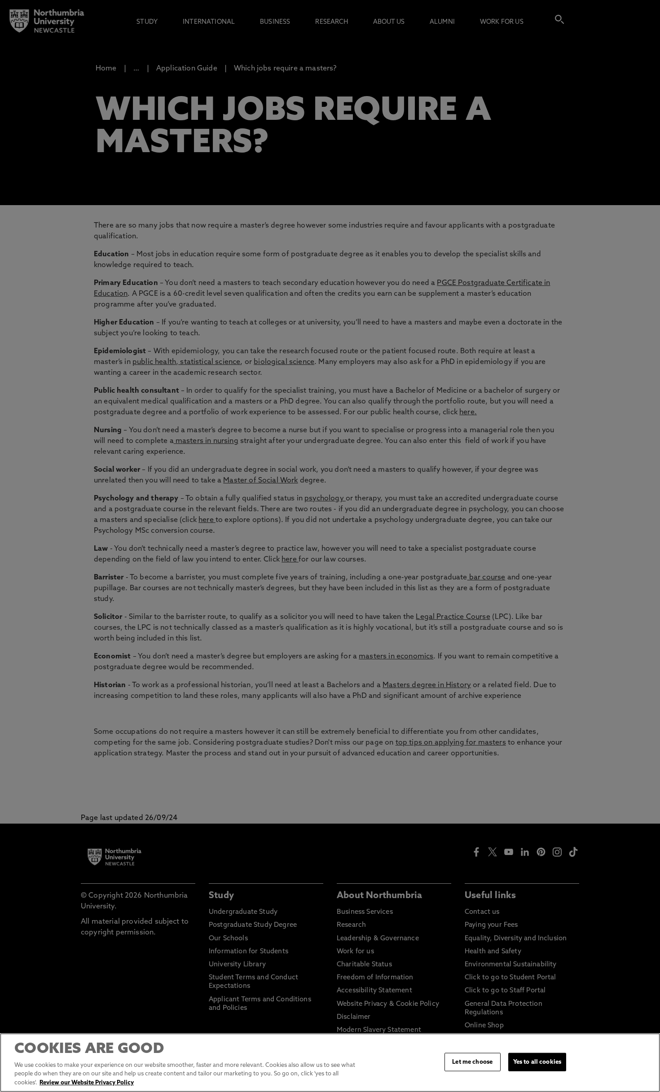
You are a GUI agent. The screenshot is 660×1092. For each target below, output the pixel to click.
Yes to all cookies (537, 1062)
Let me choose (472, 1062)
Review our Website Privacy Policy (87, 1083)
